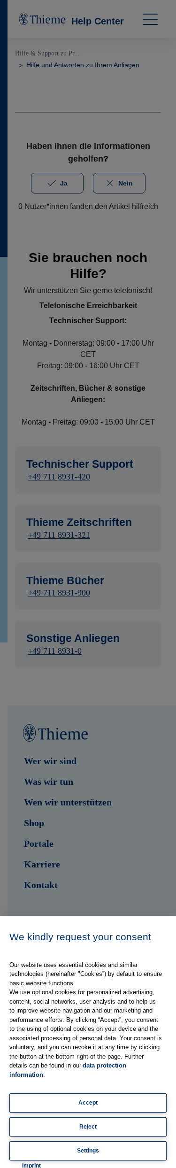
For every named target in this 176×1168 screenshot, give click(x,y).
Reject (88, 1126)
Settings (88, 1150)
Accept (88, 1102)
